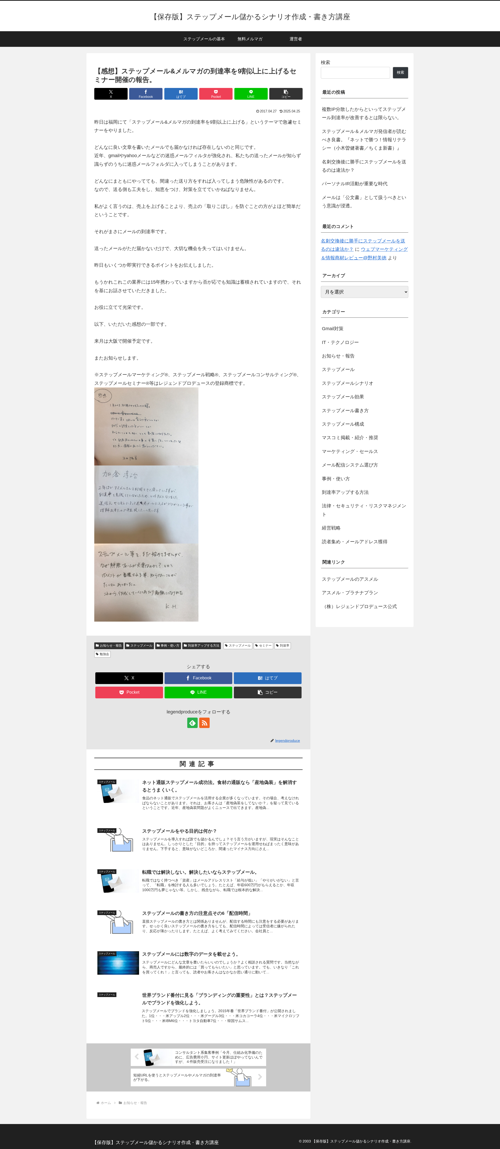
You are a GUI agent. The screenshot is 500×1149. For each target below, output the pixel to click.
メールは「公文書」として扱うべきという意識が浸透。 (364, 201)
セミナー (265, 645)
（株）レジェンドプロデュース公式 (359, 606)
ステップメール (141, 645)
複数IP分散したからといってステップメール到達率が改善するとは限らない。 (364, 113)
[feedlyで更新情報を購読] (192, 723)
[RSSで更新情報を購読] (204, 723)
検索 (325, 62)
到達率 (284, 645)
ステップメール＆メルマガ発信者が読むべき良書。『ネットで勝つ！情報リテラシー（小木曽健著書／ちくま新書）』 (364, 140)
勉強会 (104, 654)
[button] (286, 94)
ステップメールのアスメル (350, 579)
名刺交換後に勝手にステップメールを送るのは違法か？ (364, 166)
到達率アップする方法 (203, 645)
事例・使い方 (170, 645)
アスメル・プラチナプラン (350, 592)
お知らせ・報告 (111, 645)
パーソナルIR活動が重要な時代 (355, 183)
